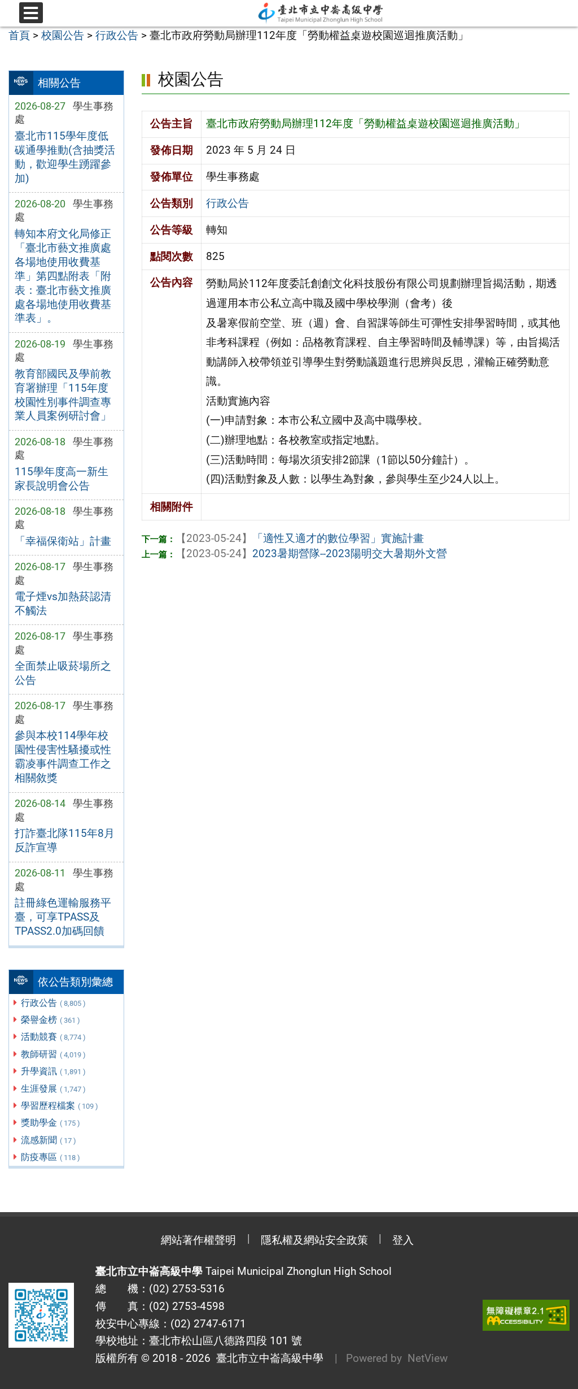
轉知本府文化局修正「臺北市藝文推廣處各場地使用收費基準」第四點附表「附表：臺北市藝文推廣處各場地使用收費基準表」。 (63, 276)
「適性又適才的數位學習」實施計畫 (300, 538)
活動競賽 (53, 1036)
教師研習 (53, 1054)
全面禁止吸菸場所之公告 (63, 673)
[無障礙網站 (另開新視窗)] (526, 1315)
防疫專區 (50, 1157)
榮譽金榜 (50, 1019)
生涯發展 (53, 1088)
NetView (428, 1358)
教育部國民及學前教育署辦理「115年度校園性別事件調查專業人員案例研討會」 (63, 395)
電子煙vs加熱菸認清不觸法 (63, 603)
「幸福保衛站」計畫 (63, 541)
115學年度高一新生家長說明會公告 (61, 478)
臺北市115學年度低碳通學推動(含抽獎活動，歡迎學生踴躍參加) (65, 157)
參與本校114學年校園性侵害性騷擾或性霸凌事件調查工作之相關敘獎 (63, 756)
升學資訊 (53, 1071)
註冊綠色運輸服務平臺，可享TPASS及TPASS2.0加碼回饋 (63, 916)
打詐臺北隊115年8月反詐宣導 (65, 840)
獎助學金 (50, 1122)
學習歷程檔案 (59, 1105)
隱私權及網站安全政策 (314, 1240)
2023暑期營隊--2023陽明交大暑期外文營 (311, 553)
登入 (403, 1240)
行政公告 (53, 1002)
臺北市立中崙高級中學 (267, 1358)
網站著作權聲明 (198, 1240)
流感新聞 (48, 1140)
